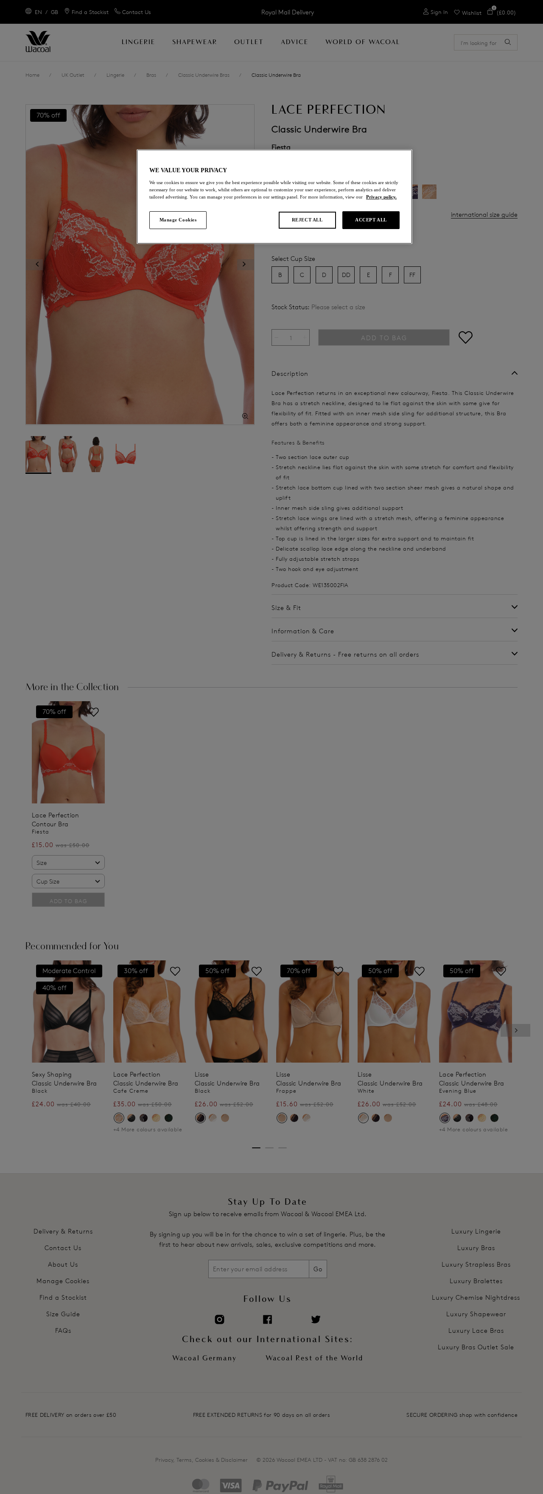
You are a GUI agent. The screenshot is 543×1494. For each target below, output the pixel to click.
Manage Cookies (178, 219)
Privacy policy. (381, 196)
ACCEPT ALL (371, 219)
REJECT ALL (307, 219)
